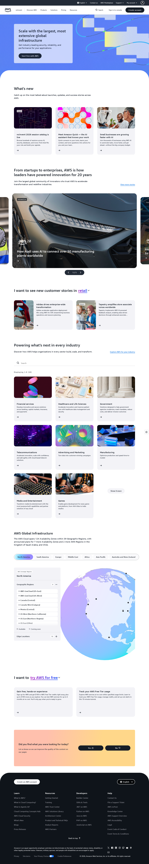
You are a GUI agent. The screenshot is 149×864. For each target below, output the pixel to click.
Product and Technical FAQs (56, 820)
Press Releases (20, 829)
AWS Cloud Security (22, 816)
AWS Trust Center (52, 807)
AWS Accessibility (115, 820)
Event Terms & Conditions (118, 834)
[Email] (108, 852)
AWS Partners (50, 829)
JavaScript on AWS (84, 825)
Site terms (26, 856)
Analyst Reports (51, 825)
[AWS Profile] (142, 3)
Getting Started (51, 798)
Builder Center (82, 798)
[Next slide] (81, 272)
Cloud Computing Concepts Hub (27, 811)
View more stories (127, 184)
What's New (19, 820)
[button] (32, 10)
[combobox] (84, 290)
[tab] (24, 557)
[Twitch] (123, 848)
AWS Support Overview (117, 816)
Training (48, 802)
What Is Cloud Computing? (25, 802)
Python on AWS (82, 811)
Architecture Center (53, 816)
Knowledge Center (115, 811)
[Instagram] (120, 848)
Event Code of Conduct (117, 829)
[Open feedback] (146, 432)
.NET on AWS (81, 807)
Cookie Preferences (64, 856)
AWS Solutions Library (54, 811)
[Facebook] (112, 848)
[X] (108, 848)
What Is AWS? (19, 798)
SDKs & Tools (81, 802)
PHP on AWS (81, 820)
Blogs (16, 825)
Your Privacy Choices (41, 856)
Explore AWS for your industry (122, 352)
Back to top (73, 838)
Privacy (16, 856)
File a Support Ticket (116, 802)
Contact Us (112, 798)
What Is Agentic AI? (22, 807)
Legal (110, 825)
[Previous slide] (67, 272)
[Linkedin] (116, 848)
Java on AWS (81, 816)
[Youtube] (127, 848)
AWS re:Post (113, 807)
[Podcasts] (131, 848)
